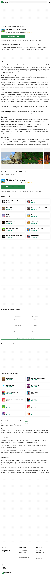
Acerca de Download (23, 550)
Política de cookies (39, 555)
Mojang (26, 421)
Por (8, 32)
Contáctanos (21, 555)
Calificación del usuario (20, 32)
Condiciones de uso (40, 552)
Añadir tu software (22, 552)
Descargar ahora (14, 36)
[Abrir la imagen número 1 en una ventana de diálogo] (32, 158)
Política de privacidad (40, 550)
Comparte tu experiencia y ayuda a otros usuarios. (29, 40)
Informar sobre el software (26, 338)
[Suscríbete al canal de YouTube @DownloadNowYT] (8, 568)
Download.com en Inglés (24, 557)
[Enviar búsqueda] (10, 2)
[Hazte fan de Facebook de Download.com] (3, 568)
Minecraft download (5, 347)
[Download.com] (4, 2)
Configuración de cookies (41, 561)
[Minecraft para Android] (3, 30)
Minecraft (16, 29)
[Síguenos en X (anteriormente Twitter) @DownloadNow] (5, 568)
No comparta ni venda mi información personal (41, 558)
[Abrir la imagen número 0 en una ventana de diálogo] (11, 158)
